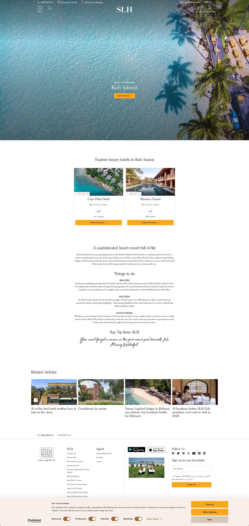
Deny (209, 519)
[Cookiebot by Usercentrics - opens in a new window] (34, 521)
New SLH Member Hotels (77, 496)
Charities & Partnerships (77, 484)
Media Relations (73, 476)
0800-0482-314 (47, 2)
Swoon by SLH (73, 465)
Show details (153, 519)
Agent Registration (104, 453)
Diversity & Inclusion (75, 461)
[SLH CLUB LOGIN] (209, 8)
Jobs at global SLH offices (77, 492)
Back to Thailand (124, 82)
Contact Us (71, 453)
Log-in (99, 461)
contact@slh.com (64, 435)
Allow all (210, 504)
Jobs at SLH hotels (74, 488)
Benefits (99, 457)
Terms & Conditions (197, 476)
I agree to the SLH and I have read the (191, 478)
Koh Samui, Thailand (100, 205)
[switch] (92, 519)
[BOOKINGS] (200, 8)
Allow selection (210, 512)
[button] (83, 194)
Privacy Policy (187, 479)
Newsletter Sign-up (69, 2)
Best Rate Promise (74, 480)
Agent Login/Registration (190, 2)
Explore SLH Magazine (94, 2)
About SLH (71, 457)
